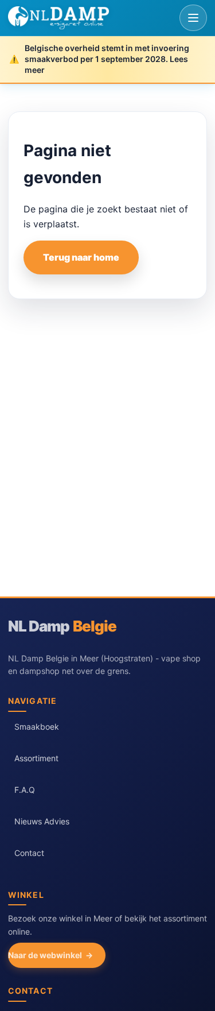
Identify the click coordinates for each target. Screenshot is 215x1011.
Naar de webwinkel (45, 955)
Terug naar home (81, 257)
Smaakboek (36, 726)
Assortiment (36, 758)
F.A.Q (24, 790)
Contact (29, 853)
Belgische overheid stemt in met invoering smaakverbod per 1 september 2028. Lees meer (107, 59)
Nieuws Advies (41, 821)
